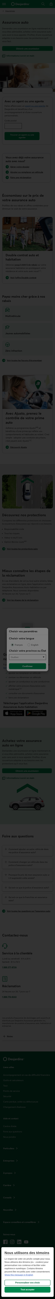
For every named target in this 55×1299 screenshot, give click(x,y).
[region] (27, 1272)
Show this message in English (19, 1275)
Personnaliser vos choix (27, 1283)
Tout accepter (27, 1289)
